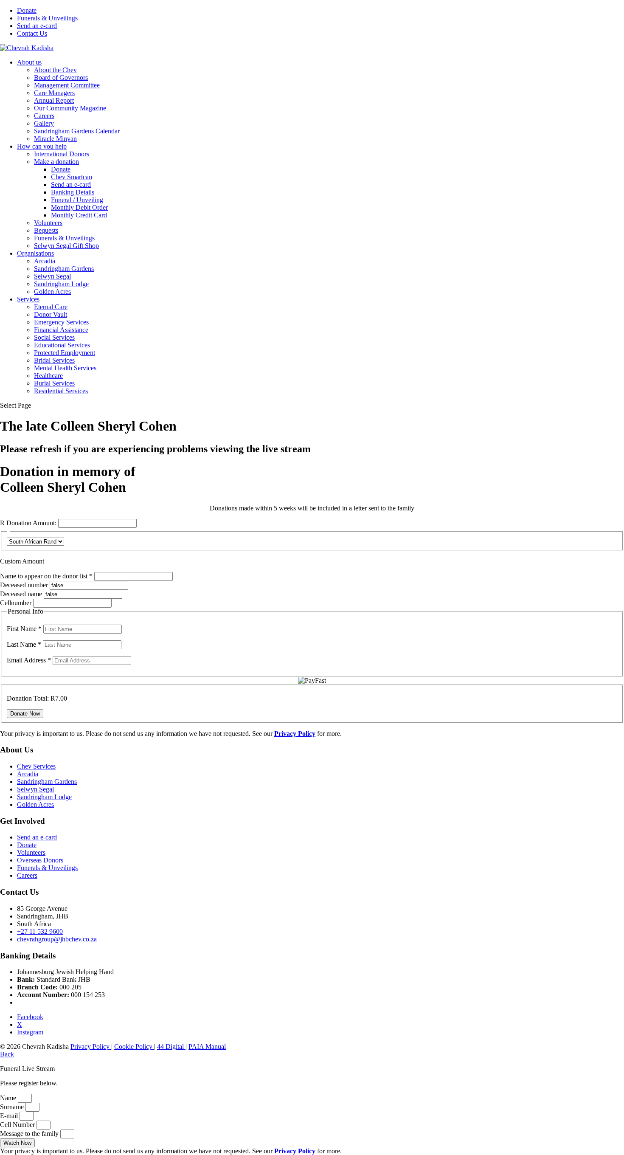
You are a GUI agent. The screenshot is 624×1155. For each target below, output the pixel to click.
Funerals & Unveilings (47, 18)
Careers (44, 115)
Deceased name (21, 593)
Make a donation (56, 161)
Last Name (24, 644)
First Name (24, 628)
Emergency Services (61, 322)
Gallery (44, 123)
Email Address (29, 660)
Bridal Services (54, 360)
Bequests (46, 230)
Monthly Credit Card (79, 215)
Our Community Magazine (70, 108)
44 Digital (171, 1046)
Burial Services (54, 383)
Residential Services (61, 390)
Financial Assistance (61, 329)
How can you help (42, 146)
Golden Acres (52, 291)
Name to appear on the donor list (47, 576)
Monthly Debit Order (79, 207)
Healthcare (48, 375)
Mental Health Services (65, 368)
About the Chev (55, 69)
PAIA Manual (207, 1046)
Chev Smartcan (71, 176)
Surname (12, 1106)
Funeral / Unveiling (77, 199)
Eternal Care (50, 306)
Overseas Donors (40, 860)
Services (28, 299)
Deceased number (24, 585)
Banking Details (72, 192)
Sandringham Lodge (61, 283)
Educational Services (62, 345)
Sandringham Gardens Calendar (77, 131)
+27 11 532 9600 (40, 931)
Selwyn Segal (52, 276)
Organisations (35, 253)
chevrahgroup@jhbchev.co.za (57, 939)
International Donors (61, 154)
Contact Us (32, 33)
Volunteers (48, 222)
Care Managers (54, 92)
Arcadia (44, 261)
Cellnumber (15, 602)
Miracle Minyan (55, 138)
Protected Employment (64, 352)
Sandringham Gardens (64, 268)
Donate (27, 10)
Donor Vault (50, 314)
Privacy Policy (90, 1046)
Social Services (54, 337)
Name (9, 1097)
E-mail (10, 1115)
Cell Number (18, 1124)
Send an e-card (37, 25)
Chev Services (36, 766)
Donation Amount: (31, 523)
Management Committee (67, 85)
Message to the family (30, 1133)
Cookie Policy (134, 1046)
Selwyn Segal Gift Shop (66, 245)
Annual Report (54, 100)
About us (29, 62)
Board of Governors (61, 77)
